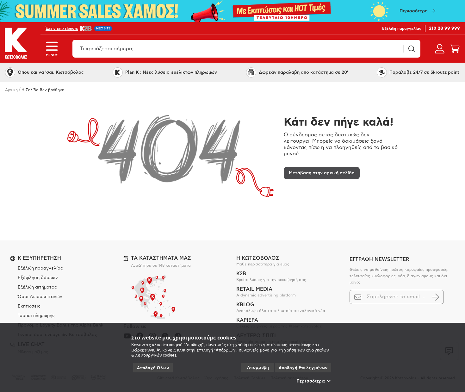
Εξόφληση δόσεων (38, 278)
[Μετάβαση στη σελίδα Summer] (232, 11)
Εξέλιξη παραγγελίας (40, 268)
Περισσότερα (311, 381)
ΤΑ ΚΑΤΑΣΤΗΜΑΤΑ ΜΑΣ (161, 258)
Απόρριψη (258, 367)
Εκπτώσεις (29, 306)
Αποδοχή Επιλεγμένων (303, 367)
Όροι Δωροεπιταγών (40, 297)
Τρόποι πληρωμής (36, 316)
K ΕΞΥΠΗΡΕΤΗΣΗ (39, 258)
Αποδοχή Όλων (153, 367)
